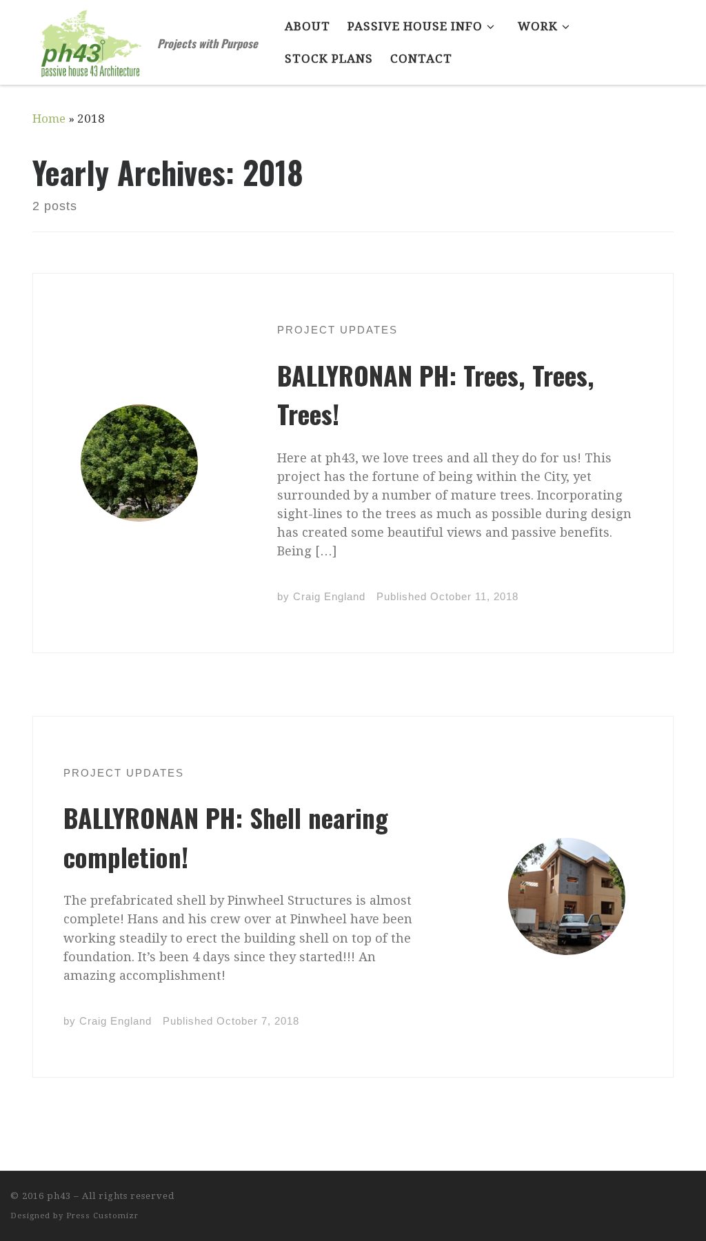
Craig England (329, 596)
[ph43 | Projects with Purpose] (92, 37)
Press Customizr (102, 1215)
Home (48, 118)
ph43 (59, 1196)
